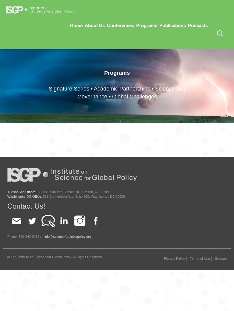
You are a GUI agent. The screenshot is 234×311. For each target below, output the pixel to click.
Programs (146, 25)
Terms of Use (200, 258)
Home (76, 25)
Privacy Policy (174, 258)
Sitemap (221, 258)
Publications (172, 25)
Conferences (120, 25)
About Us (95, 25)
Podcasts (198, 25)
